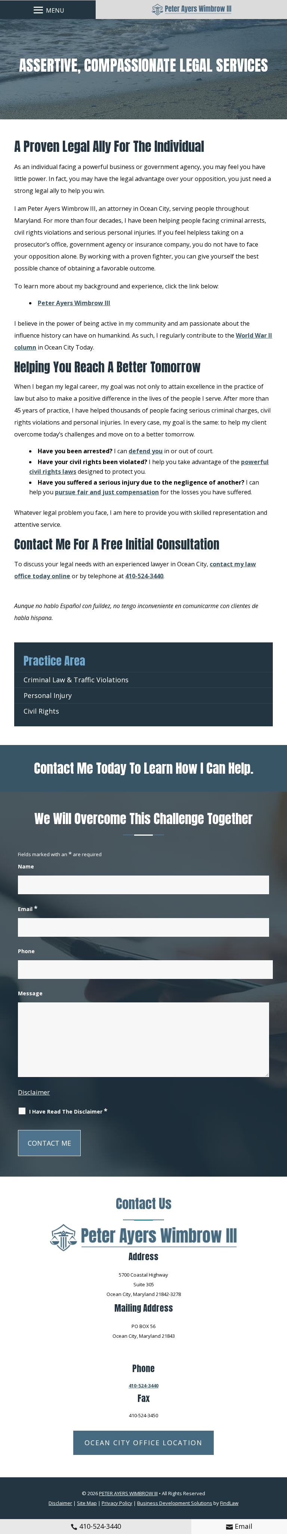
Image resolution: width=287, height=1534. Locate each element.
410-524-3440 (100, 1526)
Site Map (87, 1503)
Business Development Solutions (174, 1503)
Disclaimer (34, 1092)
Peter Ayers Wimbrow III (74, 303)
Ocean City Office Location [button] (143, 1442)
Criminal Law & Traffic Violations (76, 679)
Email (243, 1526)
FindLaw (229, 1503)
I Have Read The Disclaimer (68, 1111)
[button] (47, 9)
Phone (26, 951)
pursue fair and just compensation (107, 492)
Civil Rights (41, 711)
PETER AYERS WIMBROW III (128, 1493)
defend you (146, 451)
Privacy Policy (117, 1503)
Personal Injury (48, 695)
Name (26, 866)
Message (30, 993)
